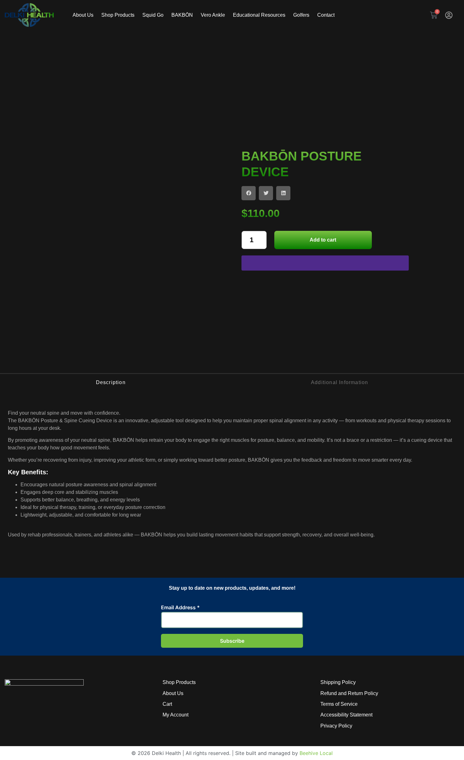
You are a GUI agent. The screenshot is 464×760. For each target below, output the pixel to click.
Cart (167, 704)
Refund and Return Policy (349, 693)
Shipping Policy (338, 682)
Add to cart (323, 240)
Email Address (180, 607)
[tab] (111, 382)
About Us (173, 693)
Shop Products (179, 682)
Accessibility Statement (346, 714)
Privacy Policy (336, 725)
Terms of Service (339, 704)
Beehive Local (316, 753)
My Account (175, 714)
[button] (248, 193)
